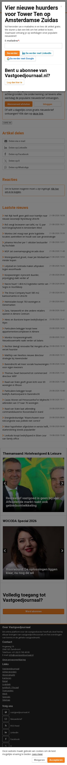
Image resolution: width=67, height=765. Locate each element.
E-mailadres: (12, 40)
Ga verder (12, 53)
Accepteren (56, 760)
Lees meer (37, 754)
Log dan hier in (14, 82)
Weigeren (39, 760)
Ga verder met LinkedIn (38, 53)
